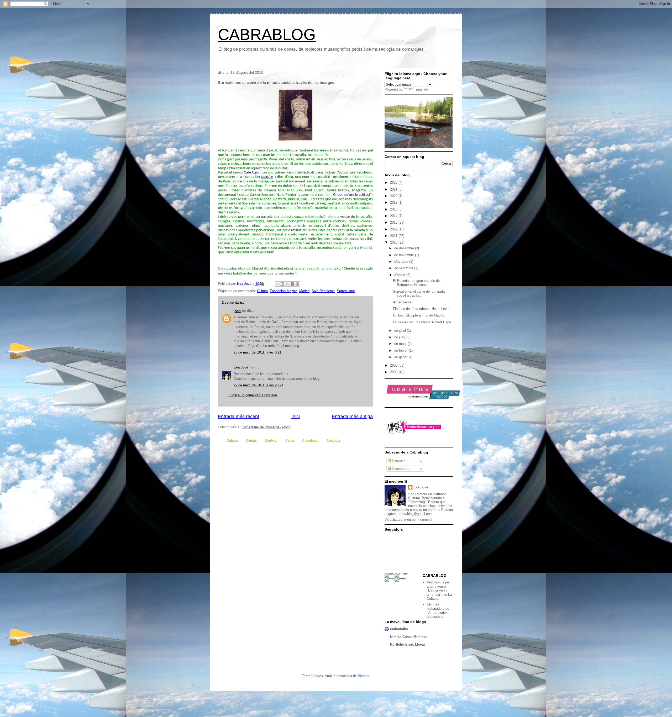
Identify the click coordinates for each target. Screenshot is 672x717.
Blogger (363, 676)
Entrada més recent (238, 416)
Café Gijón (252, 173)
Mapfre (267, 177)
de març (401, 344)
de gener (401, 357)
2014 (394, 216)
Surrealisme (346, 291)
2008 (394, 372)
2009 (394, 365)
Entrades (398, 461)
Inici (295, 416)
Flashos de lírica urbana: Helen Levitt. (422, 309)
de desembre (404, 248)
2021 (394, 189)
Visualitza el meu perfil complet (408, 519)
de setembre (404, 268)
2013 (394, 222)
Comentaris (400, 469)
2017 (394, 202)
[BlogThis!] (282, 284)
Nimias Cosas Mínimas (408, 637)
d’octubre (401, 261)
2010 (394, 242)
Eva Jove (241, 367)
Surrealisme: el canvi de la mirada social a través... (419, 293)
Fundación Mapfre (283, 291)
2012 (394, 229)
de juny (400, 337)
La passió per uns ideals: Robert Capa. (422, 322)
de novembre (404, 255)
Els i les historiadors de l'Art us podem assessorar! (438, 610)
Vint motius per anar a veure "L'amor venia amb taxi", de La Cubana (439, 590)
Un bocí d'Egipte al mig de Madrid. (419, 315)
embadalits (399, 629)
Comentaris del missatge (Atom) (266, 427)
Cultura (262, 291)
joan (237, 311)
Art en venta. (403, 302)
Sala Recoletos (323, 291)
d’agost (400, 275)
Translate (421, 89)
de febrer (401, 350)
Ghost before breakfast (351, 195)
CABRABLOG (267, 34)
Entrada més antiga (352, 416)
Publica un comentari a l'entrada (252, 395)
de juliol (400, 331)
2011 (394, 236)
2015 (394, 209)
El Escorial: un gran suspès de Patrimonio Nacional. (416, 283)
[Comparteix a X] (287, 284)
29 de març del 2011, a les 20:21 (258, 385)
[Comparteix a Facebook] (292, 284)
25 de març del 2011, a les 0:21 (257, 352)
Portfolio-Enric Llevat (407, 644)
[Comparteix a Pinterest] (297, 284)
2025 (394, 182)
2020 (394, 196)
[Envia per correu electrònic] (277, 284)
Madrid (304, 291)
